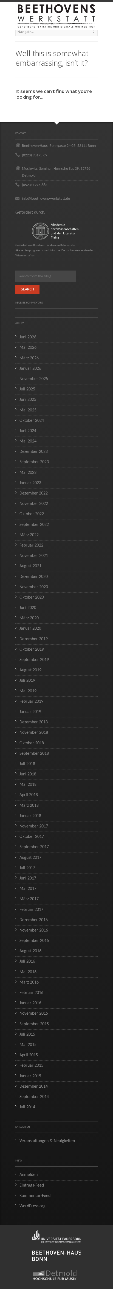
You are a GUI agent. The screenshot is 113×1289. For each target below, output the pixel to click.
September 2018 (34, 753)
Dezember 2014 (33, 1086)
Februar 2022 (31, 545)
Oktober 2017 (31, 837)
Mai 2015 (27, 1045)
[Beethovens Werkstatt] (56, 13)
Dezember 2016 (33, 920)
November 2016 (33, 930)
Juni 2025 (27, 400)
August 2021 (30, 566)
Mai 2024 (27, 441)
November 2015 (33, 1013)
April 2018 (28, 795)
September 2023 (34, 462)
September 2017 (34, 847)
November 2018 (33, 732)
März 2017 (29, 899)
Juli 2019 (27, 680)
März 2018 (29, 805)
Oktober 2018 (31, 743)
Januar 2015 (30, 1076)
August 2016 (30, 951)
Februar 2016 (31, 993)
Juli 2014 (27, 1107)
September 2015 (34, 1024)
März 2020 (29, 618)
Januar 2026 (30, 368)
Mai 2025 (27, 410)
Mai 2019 (27, 691)
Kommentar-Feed (34, 1196)
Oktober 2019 (31, 649)
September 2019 (34, 660)
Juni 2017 (27, 878)
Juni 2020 (27, 608)
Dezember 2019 (33, 639)
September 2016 (34, 941)
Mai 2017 (27, 889)
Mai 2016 (27, 972)
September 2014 (34, 1097)
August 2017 (30, 858)
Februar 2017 (31, 910)
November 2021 (33, 556)
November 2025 (33, 379)
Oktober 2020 (31, 597)
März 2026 (29, 358)
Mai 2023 (27, 473)
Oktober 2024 (31, 420)
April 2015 (28, 1055)
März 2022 (29, 535)
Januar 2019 (30, 712)
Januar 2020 (30, 628)
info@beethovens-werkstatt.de (46, 199)
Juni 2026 (27, 337)
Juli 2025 (27, 389)
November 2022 (33, 504)
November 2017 (33, 826)
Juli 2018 (27, 764)
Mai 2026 (27, 347)
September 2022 (34, 525)
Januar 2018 (30, 816)
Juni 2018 (27, 774)
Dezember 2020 (33, 577)
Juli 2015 (27, 1034)
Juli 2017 (27, 868)
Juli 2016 (27, 961)
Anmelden (28, 1175)
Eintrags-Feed (31, 1185)
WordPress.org (32, 1206)
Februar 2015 (31, 1065)
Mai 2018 (27, 785)
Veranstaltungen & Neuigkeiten (47, 1141)
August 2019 (30, 670)
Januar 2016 (30, 1003)
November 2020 (33, 587)
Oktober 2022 (31, 514)
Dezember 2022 (33, 493)
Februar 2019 (31, 701)
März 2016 (29, 982)
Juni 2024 (27, 431)
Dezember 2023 (33, 452)
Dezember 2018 (33, 722)
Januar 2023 (30, 483)
